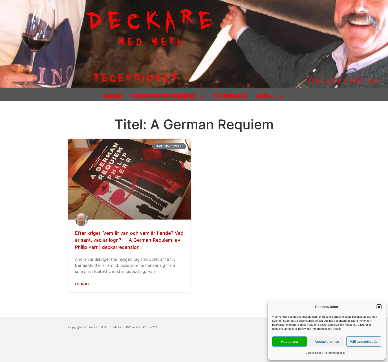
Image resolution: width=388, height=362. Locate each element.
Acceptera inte (327, 341)
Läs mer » (82, 284)
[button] (379, 307)
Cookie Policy (314, 352)
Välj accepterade (364, 341)
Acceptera (289, 341)
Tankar (230, 97)
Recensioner (164, 97)
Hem (113, 97)
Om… (266, 97)
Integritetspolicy (335, 352)
